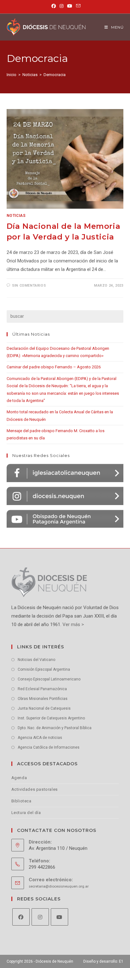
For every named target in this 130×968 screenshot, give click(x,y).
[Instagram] (40, 917)
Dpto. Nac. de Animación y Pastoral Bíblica (55, 728)
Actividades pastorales (34, 789)
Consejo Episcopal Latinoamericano (49, 679)
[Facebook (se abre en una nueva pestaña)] (54, 6)
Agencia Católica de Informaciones (49, 747)
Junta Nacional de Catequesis (44, 708)
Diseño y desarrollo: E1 (103, 961)
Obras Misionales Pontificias (43, 698)
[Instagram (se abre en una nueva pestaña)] (61, 6)
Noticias (16, 215)
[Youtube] (59, 917)
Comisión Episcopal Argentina (44, 669)
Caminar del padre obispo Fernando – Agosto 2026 (54, 367)
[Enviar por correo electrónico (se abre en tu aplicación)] (77, 6)
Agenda (19, 777)
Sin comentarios (29, 285)
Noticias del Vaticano (36, 659)
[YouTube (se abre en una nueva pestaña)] (69, 6)
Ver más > (72, 624)
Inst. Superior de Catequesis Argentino (51, 718)
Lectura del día (26, 812)
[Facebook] (21, 917)
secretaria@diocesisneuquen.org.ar (59, 886)
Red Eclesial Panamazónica (42, 689)
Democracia (55, 74)
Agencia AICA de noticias (40, 737)
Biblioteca (21, 801)
